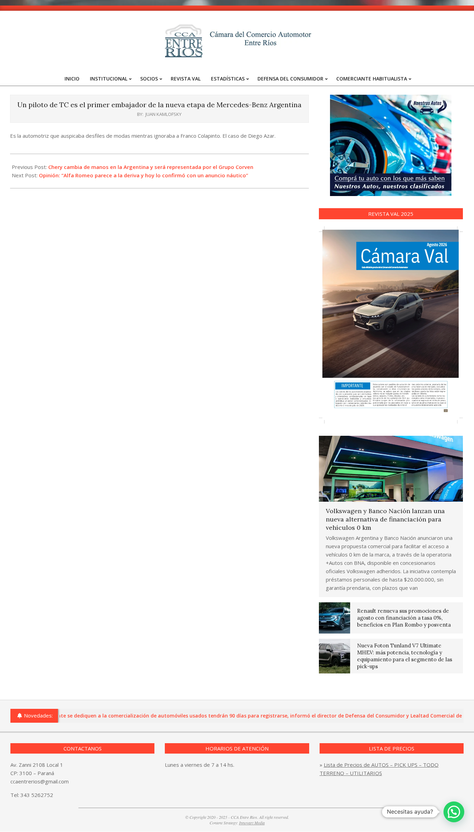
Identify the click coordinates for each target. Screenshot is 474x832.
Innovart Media (252, 822)
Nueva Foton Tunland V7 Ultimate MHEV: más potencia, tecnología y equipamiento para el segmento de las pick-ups (404, 656)
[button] (453, 811)
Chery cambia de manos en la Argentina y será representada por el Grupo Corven (150, 166)
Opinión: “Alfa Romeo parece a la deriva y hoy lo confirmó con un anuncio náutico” (143, 175)
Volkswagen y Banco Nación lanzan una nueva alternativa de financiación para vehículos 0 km (385, 519)
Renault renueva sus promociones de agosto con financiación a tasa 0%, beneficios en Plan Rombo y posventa (404, 618)
